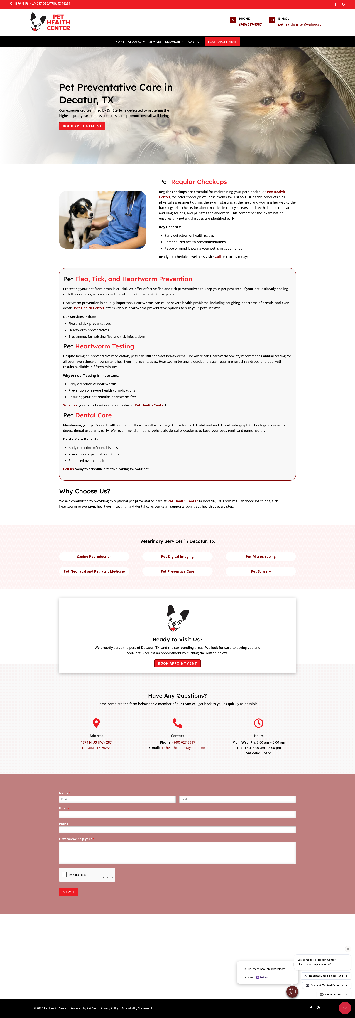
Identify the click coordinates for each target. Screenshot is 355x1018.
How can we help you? (76, 839)
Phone (63, 824)
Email (64, 808)
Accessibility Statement (136, 1008)
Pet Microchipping (261, 556)
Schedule (70, 405)
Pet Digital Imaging (177, 556)
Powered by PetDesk (84, 1008)
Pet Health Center (89, 308)
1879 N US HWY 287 (96, 742)
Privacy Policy (110, 1008)
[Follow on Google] (343, 4)
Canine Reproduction (94, 556)
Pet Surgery (261, 571)
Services (155, 41)
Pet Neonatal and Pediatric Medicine (94, 571)
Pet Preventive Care (177, 571)
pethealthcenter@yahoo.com (301, 24)
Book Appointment (222, 41)
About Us (135, 41)
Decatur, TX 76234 (96, 747)
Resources (172, 41)
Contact (194, 41)
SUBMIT (68, 892)
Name (65, 793)
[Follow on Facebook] (336, 4)
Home (120, 41)
